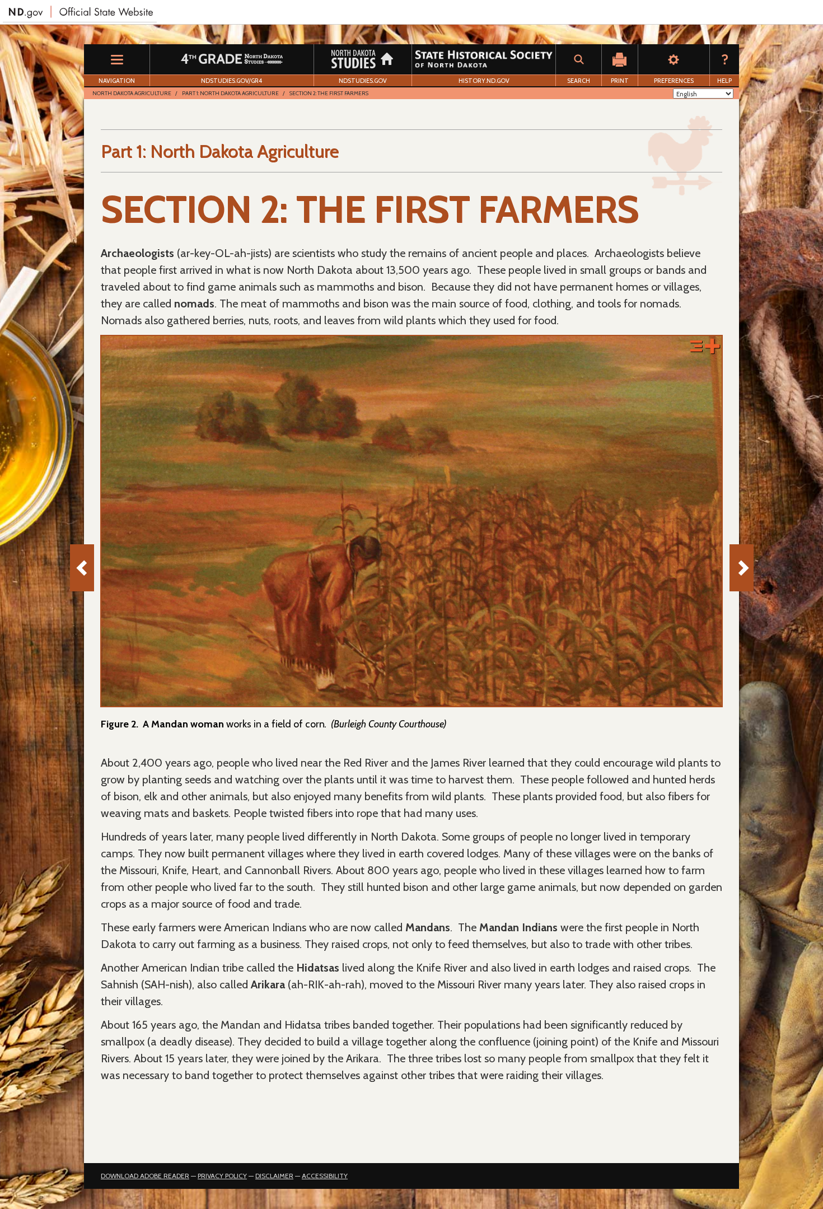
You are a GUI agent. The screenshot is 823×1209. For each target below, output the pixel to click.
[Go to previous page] (82, 567)
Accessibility (325, 1175)
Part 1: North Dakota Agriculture (230, 93)
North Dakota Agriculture (131, 93)
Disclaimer (274, 1175)
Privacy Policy (222, 1175)
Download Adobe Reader (145, 1175)
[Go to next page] (742, 567)
